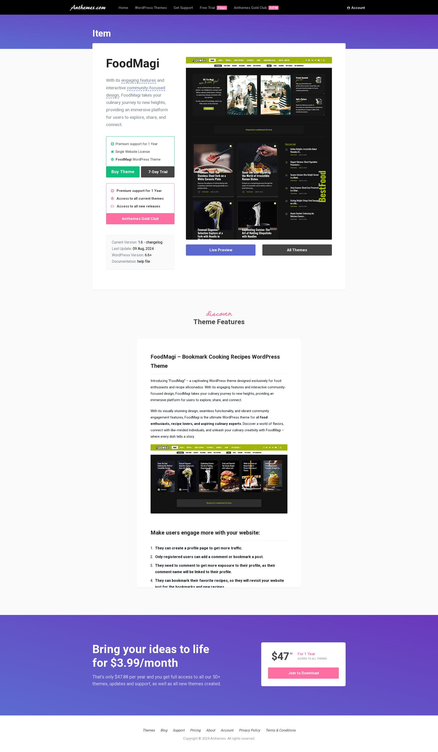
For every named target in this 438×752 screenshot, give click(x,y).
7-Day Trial (157, 171)
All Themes (297, 250)
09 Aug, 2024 (143, 248)
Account (358, 8)
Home (123, 8)
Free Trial (213, 8)
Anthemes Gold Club (255, 8)
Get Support (183, 8)
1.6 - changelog (150, 242)
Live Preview (220, 250)
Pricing (195, 730)
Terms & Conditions (281, 730)
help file (143, 261)
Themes (149, 730)
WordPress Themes (151, 8)
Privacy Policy (249, 730)
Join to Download (303, 673)
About (210, 730)
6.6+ (148, 255)
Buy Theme (122, 171)
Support (179, 730)
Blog (163, 730)
